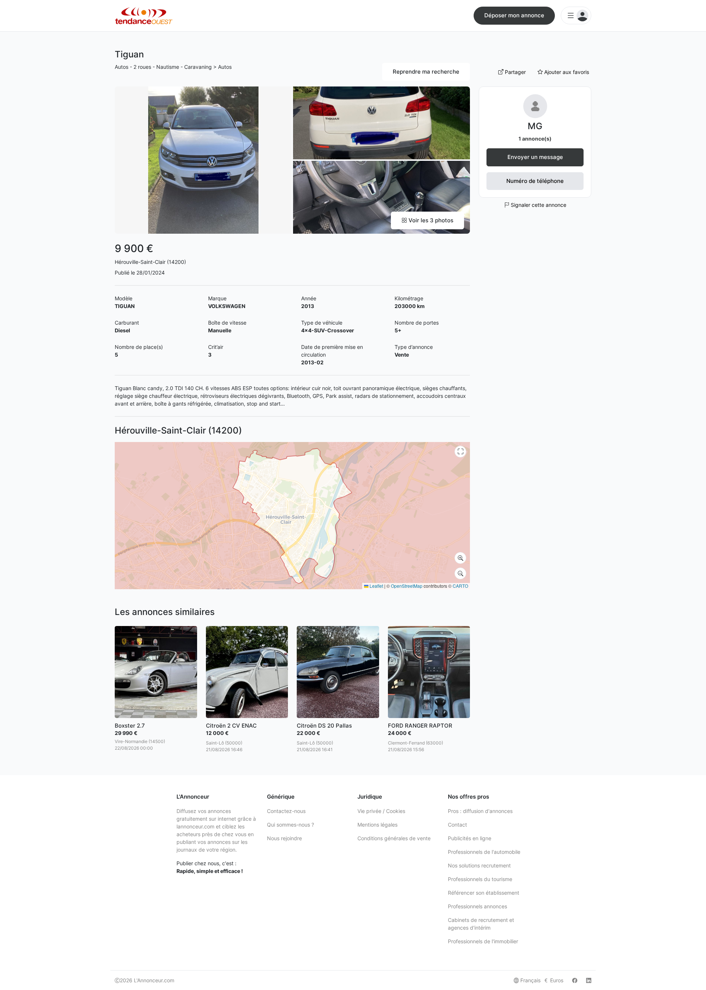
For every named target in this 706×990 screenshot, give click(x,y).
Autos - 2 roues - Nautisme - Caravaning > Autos (173, 67)
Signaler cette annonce (537, 205)
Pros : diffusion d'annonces (480, 811)
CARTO (460, 586)
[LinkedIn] (588, 980)
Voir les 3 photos (430, 220)
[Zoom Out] (460, 573)
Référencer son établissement (483, 893)
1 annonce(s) (535, 138)
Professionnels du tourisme (480, 879)
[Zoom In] (460, 558)
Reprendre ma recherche (426, 71)
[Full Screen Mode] (460, 451)
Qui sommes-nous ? (290, 824)
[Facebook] (574, 980)
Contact (457, 824)
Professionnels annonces (477, 906)
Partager (514, 72)
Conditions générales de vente (394, 838)
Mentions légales (377, 824)
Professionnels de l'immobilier (483, 941)
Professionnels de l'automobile (484, 852)
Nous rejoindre (284, 838)
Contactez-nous (286, 811)
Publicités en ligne (469, 838)
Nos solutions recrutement (479, 865)
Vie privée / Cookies (381, 811)
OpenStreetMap (406, 586)
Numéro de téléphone (535, 180)
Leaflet (375, 586)
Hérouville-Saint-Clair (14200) (150, 262)
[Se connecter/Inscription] (576, 15)
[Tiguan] (203, 159)
